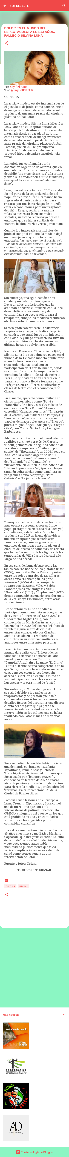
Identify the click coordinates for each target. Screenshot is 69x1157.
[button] (6, 43)
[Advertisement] (34, 967)
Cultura (10, 886)
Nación (23, 886)
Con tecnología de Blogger (36, 1152)
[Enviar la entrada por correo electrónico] (6, 882)
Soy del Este (18, 86)
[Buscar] (64, 5)
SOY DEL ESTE (19, 5)
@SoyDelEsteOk (22, 90)
